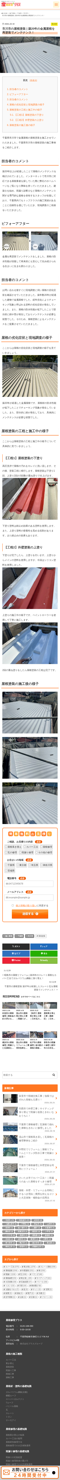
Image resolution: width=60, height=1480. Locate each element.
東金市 (38, 1224)
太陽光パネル (12, 1289)
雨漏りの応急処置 (14, 1457)
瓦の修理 (12, 852)
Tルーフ (9, 1402)
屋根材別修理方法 (14, 1442)
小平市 (49, 1231)
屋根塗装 (41, 936)
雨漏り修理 (27, 852)
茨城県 (11, 870)
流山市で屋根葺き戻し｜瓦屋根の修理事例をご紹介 (37, 1140)
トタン (10, 1286)
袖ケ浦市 (23, 1228)
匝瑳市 (24, 1247)
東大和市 (10, 1243)
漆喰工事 (10, 1377)
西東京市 (23, 1231)
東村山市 (10, 1247)
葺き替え (29, 1267)
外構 (42, 1293)
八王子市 (10, 1235)
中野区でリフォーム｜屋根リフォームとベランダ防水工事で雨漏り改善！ (37, 1154)
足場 (34, 1297)
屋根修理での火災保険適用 (18, 1445)
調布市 (9, 1231)
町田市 (38, 1220)
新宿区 (49, 1235)
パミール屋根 (12, 1406)
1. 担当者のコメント (17, 89)
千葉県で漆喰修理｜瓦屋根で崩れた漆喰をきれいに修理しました (37, 1127)
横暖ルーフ (11, 1395)
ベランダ (37, 1274)
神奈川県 (47, 865)
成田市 (22, 1239)
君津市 (9, 1228)
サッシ (37, 1289)
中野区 (25, 1224)
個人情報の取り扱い (26, 905)
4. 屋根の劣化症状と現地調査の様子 (25, 104)
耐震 (9, 1293)
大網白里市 (11, 1224)
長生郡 (51, 1243)
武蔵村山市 (38, 1247)
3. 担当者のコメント (17, 99)
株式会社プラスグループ (31, 1343)
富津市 (34, 1239)
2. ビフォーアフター (17, 94)
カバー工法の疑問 (14, 1438)
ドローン (47, 1297)
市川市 (30, 936)
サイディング (44, 1278)
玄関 (49, 1289)
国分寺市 (37, 1243)
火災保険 (11, 1282)
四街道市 (24, 1220)
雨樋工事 (10, 1374)
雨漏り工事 (11, 1370)
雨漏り (10, 1274)
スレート (10, 1413)
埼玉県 (34, 865)
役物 (19, 1293)
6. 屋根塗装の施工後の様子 (21, 125)
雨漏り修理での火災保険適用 (19, 1464)
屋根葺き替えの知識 (15, 1435)
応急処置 (26, 1282)
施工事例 (8, 936)
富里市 (36, 1231)
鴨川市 (24, 1243)
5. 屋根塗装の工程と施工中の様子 (24, 109)
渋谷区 (9, 1239)
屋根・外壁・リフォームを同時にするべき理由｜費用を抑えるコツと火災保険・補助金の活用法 (37, 1195)
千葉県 (11, 865)
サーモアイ (11, 1420)
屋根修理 (47, 847)
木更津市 (50, 1228)
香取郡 (36, 1235)
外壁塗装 (28, 1271)
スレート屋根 (47, 1267)
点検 (23, 1297)
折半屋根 (10, 1297)
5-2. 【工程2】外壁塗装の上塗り (27, 120)
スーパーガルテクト (15, 1399)
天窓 (22, 1286)
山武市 (51, 1224)
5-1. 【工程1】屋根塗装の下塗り (27, 115)
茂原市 (24, 1235)
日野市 (47, 1239)
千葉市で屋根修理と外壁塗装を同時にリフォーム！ (37, 1168)
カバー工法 (32, 847)
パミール (42, 1282)
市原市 (9, 1220)
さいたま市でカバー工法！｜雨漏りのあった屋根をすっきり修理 (37, 1181)
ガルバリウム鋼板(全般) (17, 1392)
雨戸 (31, 1293)
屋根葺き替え (15, 847)
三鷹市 (36, 1228)
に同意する (32, 905)
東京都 (22, 865)
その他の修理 (45, 852)
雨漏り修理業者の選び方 (17, 1461)
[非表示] (33, 80)
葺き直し (26, 1278)
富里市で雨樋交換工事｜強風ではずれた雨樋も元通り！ (37, 1099)
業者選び (36, 1286)
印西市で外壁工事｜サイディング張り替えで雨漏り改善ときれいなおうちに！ (37, 1113)
